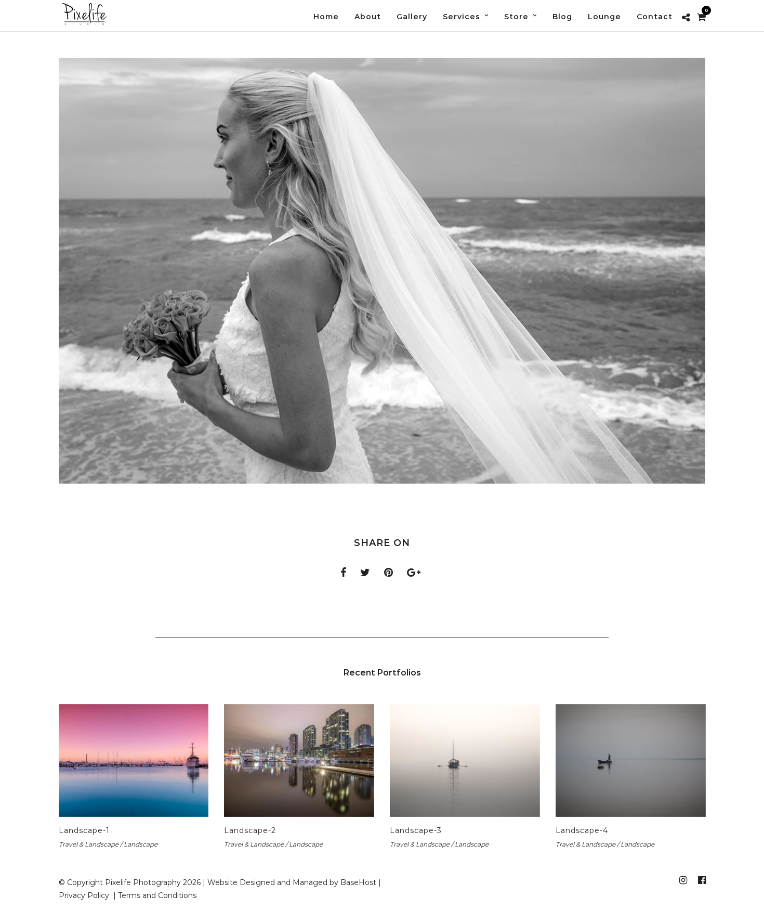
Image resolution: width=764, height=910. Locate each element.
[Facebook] (701, 880)
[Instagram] (683, 880)
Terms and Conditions (157, 895)
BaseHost (358, 882)
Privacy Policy (85, 895)
